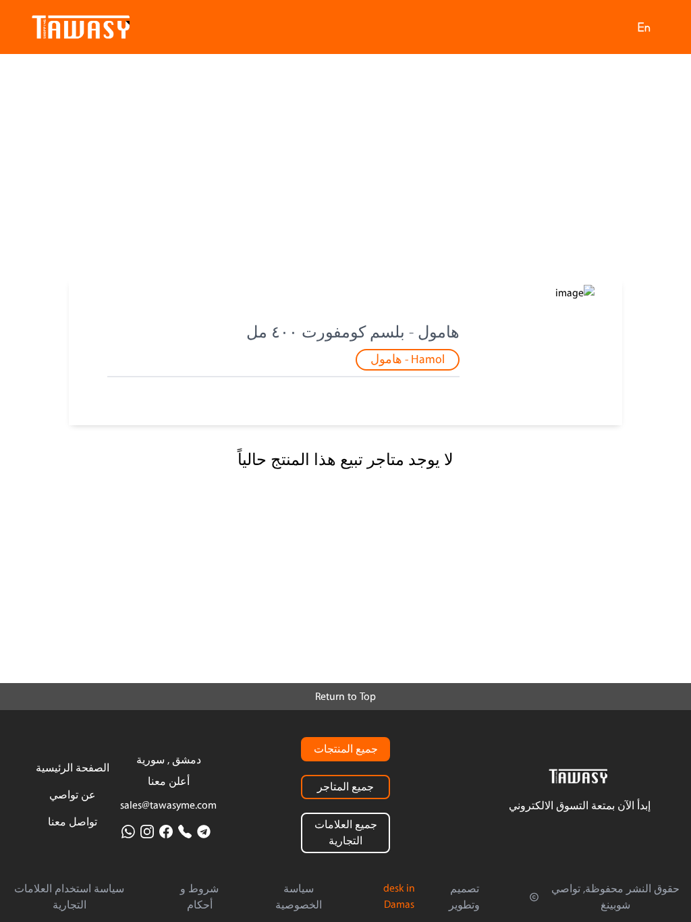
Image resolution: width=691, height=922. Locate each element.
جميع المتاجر (345, 787)
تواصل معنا (72, 822)
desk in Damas (399, 896)
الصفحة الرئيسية (72, 768)
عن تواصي (72, 795)
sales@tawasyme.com (168, 805)
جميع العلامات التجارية (345, 833)
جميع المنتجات (346, 749)
